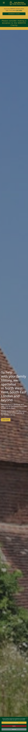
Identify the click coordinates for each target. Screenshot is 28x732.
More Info (14, 729)
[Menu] (4, 3)
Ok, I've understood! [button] (14, 722)
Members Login (14, 14)
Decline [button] (14, 726)
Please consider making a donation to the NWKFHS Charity (14, 22)
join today (19, 10)
